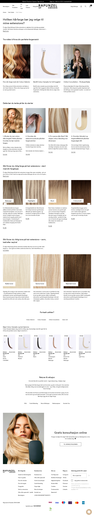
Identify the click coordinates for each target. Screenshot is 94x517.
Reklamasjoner (56, 403)
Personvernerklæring (81, 487)
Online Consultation (54, 319)
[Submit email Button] (89, 475)
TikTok (64, 477)
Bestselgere (6, 6)
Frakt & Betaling (33, 403)
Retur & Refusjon (45, 403)
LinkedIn (65, 489)
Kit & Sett (22, 6)
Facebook (65, 480)
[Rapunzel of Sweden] (48, 6)
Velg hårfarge (74, 6)
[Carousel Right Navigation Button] (88, 204)
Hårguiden (36, 6)
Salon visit (65, 319)
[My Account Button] (81, 6)
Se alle (4, 228)
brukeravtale (83, 480)
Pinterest (65, 483)
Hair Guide (11, 12)
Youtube (65, 486)
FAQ (25, 403)
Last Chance (28, 6)
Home (4, 12)
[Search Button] (85, 6)
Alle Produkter (15, 6)
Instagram (65, 474)
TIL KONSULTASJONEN (70, 444)
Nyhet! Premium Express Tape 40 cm (33, 1)
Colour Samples (42, 319)
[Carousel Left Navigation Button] (5, 204)
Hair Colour (19, 12)
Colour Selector (30, 319)
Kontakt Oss (66, 403)
